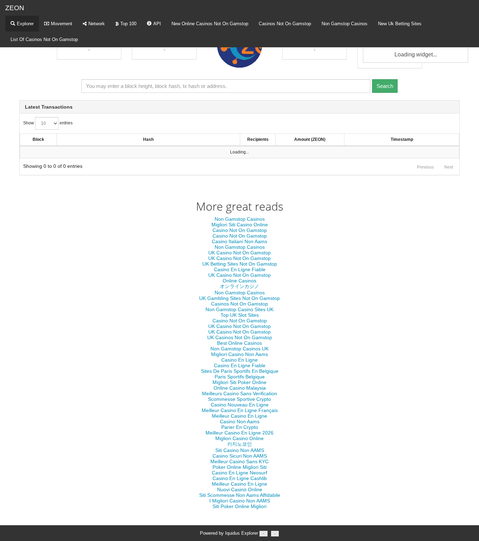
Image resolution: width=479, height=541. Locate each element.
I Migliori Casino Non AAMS (239, 501)
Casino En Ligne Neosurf (239, 472)
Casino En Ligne (239, 360)
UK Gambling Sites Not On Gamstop (239, 298)
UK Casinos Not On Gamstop (239, 337)
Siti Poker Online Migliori (239, 506)
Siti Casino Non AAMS (239, 450)
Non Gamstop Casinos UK (239, 348)
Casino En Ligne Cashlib (239, 478)
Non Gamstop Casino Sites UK (239, 309)
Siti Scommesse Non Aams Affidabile (239, 495)
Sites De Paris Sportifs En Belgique (239, 371)
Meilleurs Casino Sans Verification (239, 393)
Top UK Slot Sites (240, 315)
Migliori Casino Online (239, 438)
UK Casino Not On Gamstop (239, 252)
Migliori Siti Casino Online (239, 224)
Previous (425, 167)
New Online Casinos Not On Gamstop (209, 23)
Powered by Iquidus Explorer (237, 533)
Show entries (48, 123)
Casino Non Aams (239, 421)
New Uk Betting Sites (399, 23)
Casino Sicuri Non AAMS (239, 456)
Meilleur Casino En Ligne (239, 416)
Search (385, 86)
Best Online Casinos (239, 343)
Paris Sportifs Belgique (240, 376)
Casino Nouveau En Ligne (240, 405)
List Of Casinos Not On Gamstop (44, 39)
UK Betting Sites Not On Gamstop (239, 264)
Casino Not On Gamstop (239, 230)
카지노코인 (239, 444)
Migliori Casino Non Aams (239, 354)
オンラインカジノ (239, 286)
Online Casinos (239, 280)
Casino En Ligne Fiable (239, 269)
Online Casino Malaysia (240, 388)
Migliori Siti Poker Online (239, 382)
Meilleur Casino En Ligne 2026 (239, 433)
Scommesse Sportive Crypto (239, 399)
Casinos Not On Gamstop (285, 23)
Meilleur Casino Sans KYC (239, 461)
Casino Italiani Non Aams (239, 241)
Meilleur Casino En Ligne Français (240, 410)
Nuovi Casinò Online (239, 489)
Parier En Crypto (239, 427)
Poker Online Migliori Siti (239, 467)
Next (448, 167)
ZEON (14, 8)
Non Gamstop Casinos (344, 23)
